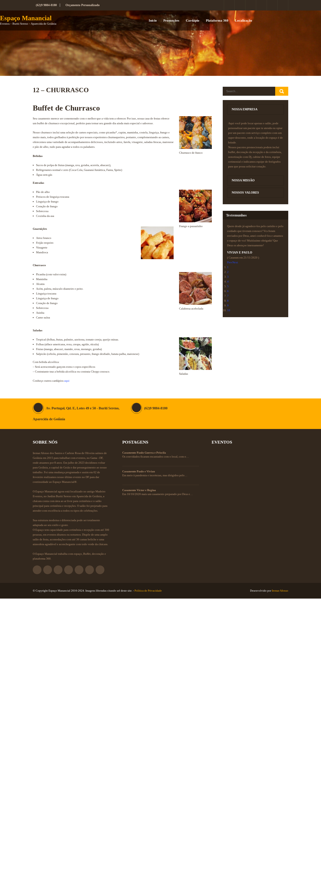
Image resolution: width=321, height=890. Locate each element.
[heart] (283, 5)
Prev (229, 262)
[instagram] (240, 5)
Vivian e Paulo (239, 252)
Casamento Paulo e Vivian (138, 471)
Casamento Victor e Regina (139, 490)
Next (235, 262)
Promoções (171, 20)
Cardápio (192, 20)
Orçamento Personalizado (83, 5)
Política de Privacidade (148, 590)
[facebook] (218, 5)
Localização (243, 20)
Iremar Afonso (280, 590)
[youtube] (272, 5)
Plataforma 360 (217, 20)
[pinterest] (261, 5)
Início (153, 20)
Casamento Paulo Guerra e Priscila (144, 452)
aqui (66, 380)
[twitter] (229, 5)
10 (228, 310)
